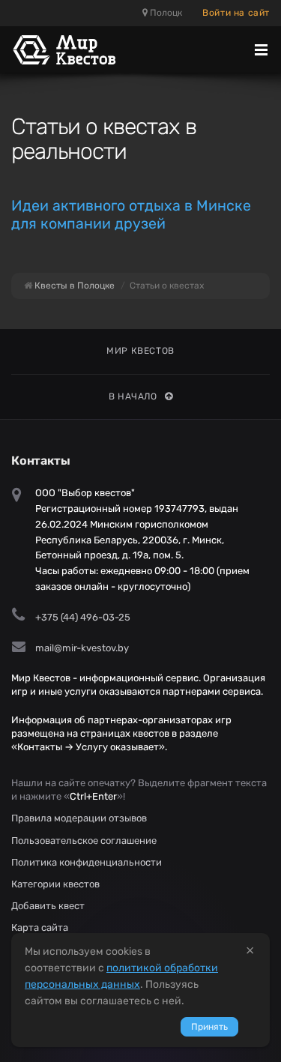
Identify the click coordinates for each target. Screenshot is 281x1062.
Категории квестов (55, 884)
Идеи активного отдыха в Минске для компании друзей (131, 214)
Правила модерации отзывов (79, 818)
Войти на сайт (236, 12)
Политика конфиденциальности (86, 862)
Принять (209, 1027)
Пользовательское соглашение (84, 840)
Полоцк (165, 12)
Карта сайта (39, 927)
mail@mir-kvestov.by (82, 648)
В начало (133, 396)
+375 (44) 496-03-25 (82, 617)
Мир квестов (140, 351)
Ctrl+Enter (93, 796)
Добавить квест (48, 905)
